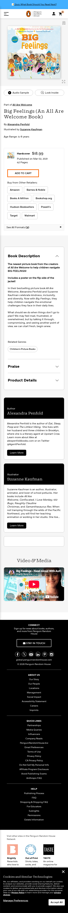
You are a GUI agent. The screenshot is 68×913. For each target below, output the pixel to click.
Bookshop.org (44, 198)
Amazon (15, 190)
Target (14, 215)
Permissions (34, 815)
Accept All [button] (57, 902)
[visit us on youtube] (31, 654)
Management (34, 692)
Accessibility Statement (34, 701)
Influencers (34, 734)
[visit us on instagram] (51, 654)
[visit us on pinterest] (44, 654)
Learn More (17, 453)
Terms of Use (34, 751)
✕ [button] (63, 872)
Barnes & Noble (36, 190)
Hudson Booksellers (22, 207)
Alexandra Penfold (18, 124)
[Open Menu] (6, 14)
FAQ (34, 797)
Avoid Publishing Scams (34, 773)
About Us (34, 675)
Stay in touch (35, 643)
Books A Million (19, 198)
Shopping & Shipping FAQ (34, 802)
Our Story (34, 679)
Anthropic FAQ (34, 778)
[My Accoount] (53, 13)
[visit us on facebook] (17, 654)
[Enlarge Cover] (63, 81)
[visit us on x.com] (24, 654)
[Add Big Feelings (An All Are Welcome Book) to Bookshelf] (64, 23)
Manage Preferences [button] (15, 900)
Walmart (30, 215)
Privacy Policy (34, 756)
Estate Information (34, 819)
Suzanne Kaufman (31, 129)
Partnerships (34, 725)
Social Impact (34, 696)
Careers (34, 705)
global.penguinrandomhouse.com (34, 659)
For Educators (34, 806)
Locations (34, 688)
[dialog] (34, 890)
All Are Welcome (22, 105)
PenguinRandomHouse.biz (34, 742)
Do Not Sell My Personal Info (34, 764)
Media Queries (34, 729)
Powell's (46, 207)
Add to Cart (23, 173)
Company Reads (34, 738)
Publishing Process (34, 793)
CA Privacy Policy (34, 760)
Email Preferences (34, 747)
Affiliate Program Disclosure (34, 769)
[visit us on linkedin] (37, 654)
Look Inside (51, 92)
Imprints (34, 710)
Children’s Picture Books (22, 349)
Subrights (34, 810)
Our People (34, 683)
